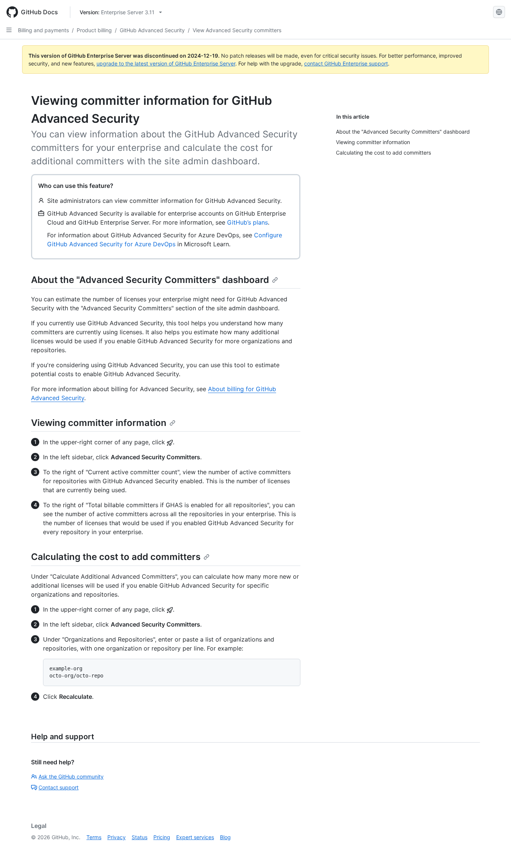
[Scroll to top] (494, 848)
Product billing (94, 30)
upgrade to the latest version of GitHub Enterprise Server (166, 63)
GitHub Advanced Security (152, 30)
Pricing (161, 837)
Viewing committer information (98, 422)
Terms (93, 837)
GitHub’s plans (247, 222)
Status (139, 837)
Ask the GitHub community (71, 776)
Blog (225, 837)
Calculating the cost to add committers (116, 556)
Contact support (59, 787)
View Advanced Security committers (237, 30)
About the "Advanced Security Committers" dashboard (150, 279)
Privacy (116, 837)
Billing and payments (43, 30)
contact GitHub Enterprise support (346, 63)
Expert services (195, 837)
